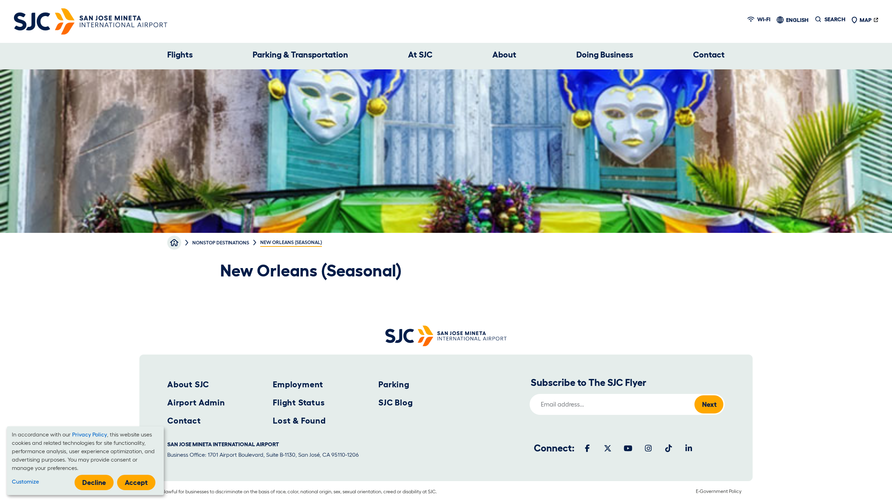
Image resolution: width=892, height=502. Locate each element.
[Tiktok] (668, 448)
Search (834, 19)
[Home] (90, 21)
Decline (94, 482)
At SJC (420, 54)
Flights (180, 54)
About (504, 54)
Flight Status (298, 402)
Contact (709, 54)
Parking (393, 384)
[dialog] (85, 460)
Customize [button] (25, 481)
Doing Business (604, 54)
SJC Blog (395, 402)
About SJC (188, 384)
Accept (136, 482)
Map (865, 20)
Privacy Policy (89, 434)
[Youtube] (628, 448)
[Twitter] (607, 448)
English (797, 20)
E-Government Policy (718, 491)
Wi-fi (763, 19)
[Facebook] (587, 448)
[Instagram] (648, 448)
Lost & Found (299, 420)
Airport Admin (196, 402)
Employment (298, 384)
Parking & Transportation (300, 54)
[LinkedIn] (688, 448)
